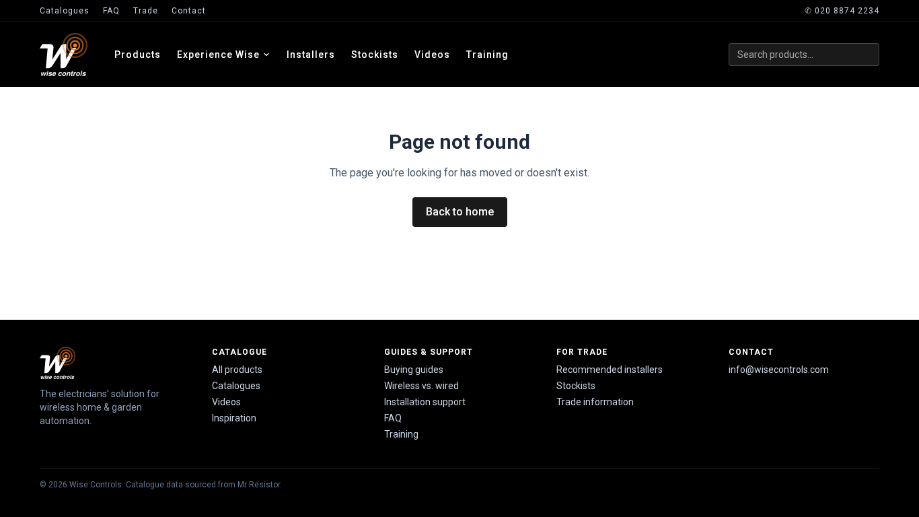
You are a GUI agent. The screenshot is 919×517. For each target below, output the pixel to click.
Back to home (460, 211)
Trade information (595, 402)
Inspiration (234, 418)
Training (487, 54)
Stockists (374, 54)
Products (137, 54)
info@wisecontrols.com (779, 369)
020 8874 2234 (842, 10)
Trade (145, 10)
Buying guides (413, 369)
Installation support (425, 402)
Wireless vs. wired (421, 385)
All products (237, 369)
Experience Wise (218, 54)
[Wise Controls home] (63, 54)
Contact (189, 10)
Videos (432, 54)
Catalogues (64, 10)
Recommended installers (609, 369)
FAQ (111, 10)
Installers (311, 54)
